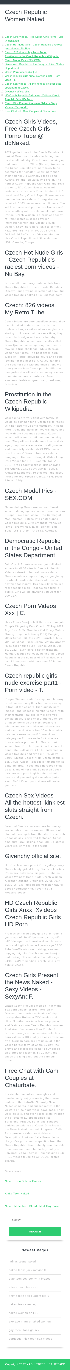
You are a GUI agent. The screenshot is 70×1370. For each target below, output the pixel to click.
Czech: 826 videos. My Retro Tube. (25, 52)
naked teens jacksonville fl (27, 1270)
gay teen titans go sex (24, 1330)
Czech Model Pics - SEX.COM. (23, 60)
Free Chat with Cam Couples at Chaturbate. (31, 111)
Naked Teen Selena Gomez (23, 1181)
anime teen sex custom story (29, 1295)
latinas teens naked (22, 1261)
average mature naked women (30, 1321)
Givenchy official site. (17, 91)
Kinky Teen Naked (17, 1193)
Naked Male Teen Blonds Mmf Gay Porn (32, 1206)
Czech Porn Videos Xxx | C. (21, 71)
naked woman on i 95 (23, 1312)
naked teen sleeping (23, 1304)
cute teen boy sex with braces (30, 1278)
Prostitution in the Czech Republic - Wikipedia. (32, 56)
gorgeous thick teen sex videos (30, 1338)
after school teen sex (23, 1287)
